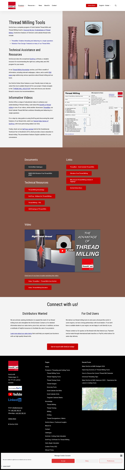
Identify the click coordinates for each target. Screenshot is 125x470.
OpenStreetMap (107, 409)
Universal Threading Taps (90, 377)
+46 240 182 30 (16, 410)
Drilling (49, 415)
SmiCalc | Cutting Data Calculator (55, 436)
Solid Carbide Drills (53, 394)
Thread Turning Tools (53, 380)
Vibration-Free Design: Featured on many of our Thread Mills (31, 43)
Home (47, 367)
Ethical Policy (49, 450)
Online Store (12, 419)
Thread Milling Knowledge (21, 70)
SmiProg (33, 59)
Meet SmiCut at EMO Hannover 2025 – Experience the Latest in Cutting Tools (99, 381)
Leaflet (100, 409)
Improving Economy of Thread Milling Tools (96, 370)
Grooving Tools (52, 387)
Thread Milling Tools (53, 373)
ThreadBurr (46, 107)
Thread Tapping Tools (54, 377)
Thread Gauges (52, 384)
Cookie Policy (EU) (51, 446)
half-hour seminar (27, 129)
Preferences (110, 461)
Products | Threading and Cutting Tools (57, 370)
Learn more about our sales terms (21, 333)
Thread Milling (51, 404)
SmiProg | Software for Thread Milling (57, 439)
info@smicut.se (17, 408)
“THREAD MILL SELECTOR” (21, 89)
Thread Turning (51, 408)
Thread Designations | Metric (56, 418)
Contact (47, 429)
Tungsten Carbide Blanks (55, 397)
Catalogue (48, 433)
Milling (49, 411)
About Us (48, 426)
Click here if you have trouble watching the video (41, 276)
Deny (87, 461)
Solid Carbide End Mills (54, 390)
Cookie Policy (6, 466)
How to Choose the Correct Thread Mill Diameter (97, 373)
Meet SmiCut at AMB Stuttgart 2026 (93, 366)
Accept (63, 461)
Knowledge (48, 401)
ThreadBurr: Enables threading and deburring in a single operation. (32, 41)
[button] (121, 456)
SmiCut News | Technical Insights (56, 422)
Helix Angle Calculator (52, 443)
